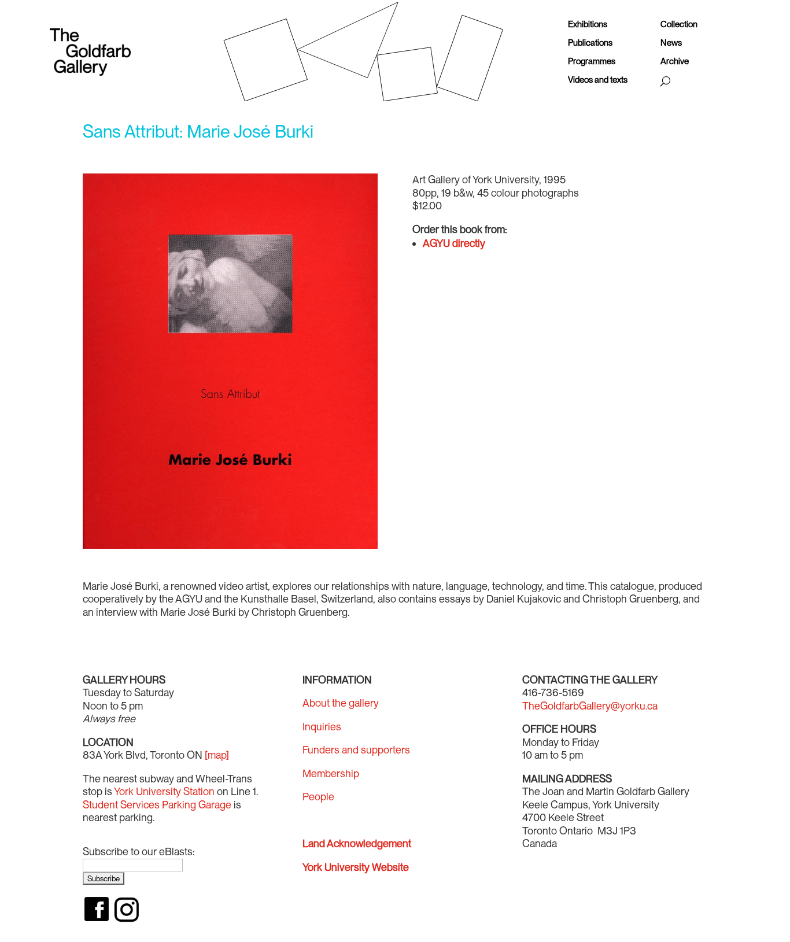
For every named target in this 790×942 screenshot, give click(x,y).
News (671, 43)
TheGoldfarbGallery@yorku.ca (590, 706)
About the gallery (340, 703)
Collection (678, 24)
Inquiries (321, 727)
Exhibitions (587, 24)
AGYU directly (454, 243)
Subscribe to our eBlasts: (139, 851)
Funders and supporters (356, 750)
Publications (590, 43)
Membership (330, 773)
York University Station (164, 791)
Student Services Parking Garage (157, 805)
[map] (217, 755)
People (318, 796)
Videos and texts (597, 80)
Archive (674, 62)
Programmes (591, 62)
